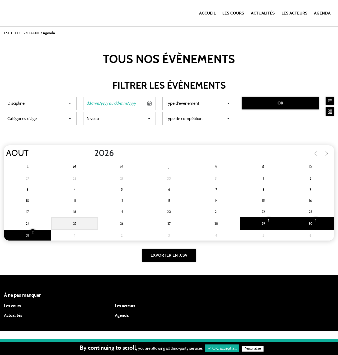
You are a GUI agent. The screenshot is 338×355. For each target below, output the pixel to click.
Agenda (322, 13)
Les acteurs (294, 13)
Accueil (207, 13)
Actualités (263, 13)
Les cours (233, 13)
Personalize (253, 349)
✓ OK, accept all (222, 348)
